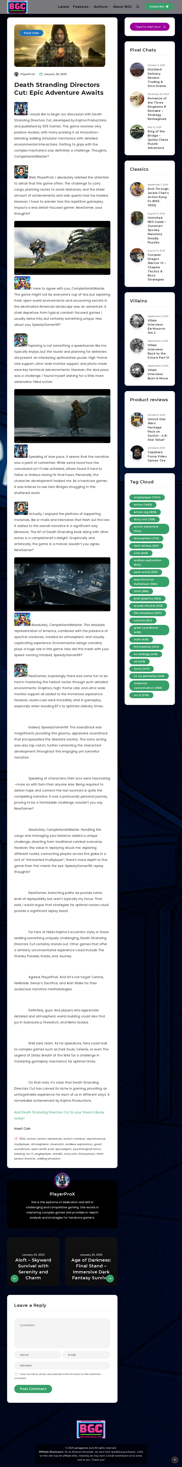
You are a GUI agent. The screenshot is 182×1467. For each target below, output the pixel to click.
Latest (63, 7)
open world (39, 1149)
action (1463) (143, 504)
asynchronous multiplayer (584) (146, 582)
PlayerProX (62, 1194)
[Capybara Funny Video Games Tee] (137, 452)
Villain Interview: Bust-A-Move (158, 374)
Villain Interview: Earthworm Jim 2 (156, 327)
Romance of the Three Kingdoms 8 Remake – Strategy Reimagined (157, 109)
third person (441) (146, 646)
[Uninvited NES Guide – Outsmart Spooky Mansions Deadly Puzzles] (137, 218)
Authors (101, 7)
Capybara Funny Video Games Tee (157, 456)
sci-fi (29, 1154)
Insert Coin (22, 1129)
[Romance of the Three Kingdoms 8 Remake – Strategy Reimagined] (137, 99)
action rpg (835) (145, 512)
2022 (22, 1139)
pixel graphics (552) (147, 598)
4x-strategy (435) (146, 654)
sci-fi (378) (141, 695)
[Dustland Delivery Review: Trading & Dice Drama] (137, 70)
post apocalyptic (60, 1149)
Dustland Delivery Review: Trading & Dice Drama (157, 78)
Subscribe (157, 6)
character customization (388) (148, 685)
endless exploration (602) (148, 562)
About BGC (122, 7)
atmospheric (40, 1144)
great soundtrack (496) (146, 630)
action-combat (74, 1139)
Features (81, 7)
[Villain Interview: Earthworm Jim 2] (137, 321)
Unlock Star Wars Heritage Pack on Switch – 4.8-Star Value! (158, 429)
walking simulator (49, 1158)
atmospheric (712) (146, 538)
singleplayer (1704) (147, 497)
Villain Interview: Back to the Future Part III (158, 351)
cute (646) (141, 553)
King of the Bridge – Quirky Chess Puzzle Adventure (158, 140)
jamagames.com (84, 1447)
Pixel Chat (31, 33)
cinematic (57, 1144)
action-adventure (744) (146, 529)
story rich (70, 1154)
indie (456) (141, 639)
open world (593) (146, 572)
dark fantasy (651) (146, 545)
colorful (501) (143, 620)
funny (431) (141, 668)
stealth (58, 1154)
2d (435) (139, 661)
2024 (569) (141, 591)
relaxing (19, 1154)
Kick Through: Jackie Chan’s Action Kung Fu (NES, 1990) (158, 197)
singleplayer (43, 1154)
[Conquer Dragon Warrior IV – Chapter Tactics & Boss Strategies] (137, 255)
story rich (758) (144, 519)
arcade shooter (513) (148, 605)
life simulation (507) (148, 613)
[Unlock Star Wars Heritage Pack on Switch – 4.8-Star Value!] (137, 419)
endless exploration (79, 1144)
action (31, 1139)
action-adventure (49, 1139)
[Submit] (164, 27)
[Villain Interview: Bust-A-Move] (137, 370)
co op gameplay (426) (149, 676)
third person (86, 1154)
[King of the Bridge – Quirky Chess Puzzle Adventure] (137, 132)
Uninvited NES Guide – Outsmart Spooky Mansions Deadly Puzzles (157, 230)
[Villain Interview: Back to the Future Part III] (137, 345)
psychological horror (87, 1149)
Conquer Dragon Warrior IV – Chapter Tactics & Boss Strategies (157, 267)
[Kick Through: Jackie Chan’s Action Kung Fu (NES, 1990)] (137, 189)
